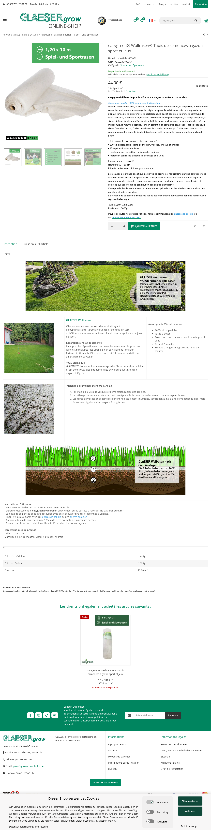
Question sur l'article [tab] (35, 244)
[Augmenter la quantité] (124, 226)
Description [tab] (10, 244)
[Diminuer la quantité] (111, 226)
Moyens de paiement (119, 756)
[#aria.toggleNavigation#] (5, 21)
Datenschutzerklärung (21, 826)
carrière (174, 4)
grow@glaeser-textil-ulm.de (28, 766)
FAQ (138, 4)
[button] (132, 4)
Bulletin (112, 768)
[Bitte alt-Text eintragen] (102, 21)
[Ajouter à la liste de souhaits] (204, 226)
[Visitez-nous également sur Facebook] (30, 715)
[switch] (150, 802)
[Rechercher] (197, 21)
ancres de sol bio (51, 516)
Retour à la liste (11, 34)
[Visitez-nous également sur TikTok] (46, 715)
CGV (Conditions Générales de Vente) (181, 750)
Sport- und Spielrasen (132, 65)
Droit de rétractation (172, 768)
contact (186, 4)
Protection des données (174, 744)
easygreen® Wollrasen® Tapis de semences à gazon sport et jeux (105, 672)
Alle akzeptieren (190, 800)
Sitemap (165, 756)
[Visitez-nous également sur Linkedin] (54, 715)
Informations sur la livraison (123, 762)
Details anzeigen (190, 826)
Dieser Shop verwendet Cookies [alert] (73, 798)
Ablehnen (190, 811)
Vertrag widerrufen (105, 782)
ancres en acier (78, 516)
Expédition (130, 91)
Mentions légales (170, 762)
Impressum (41, 826)
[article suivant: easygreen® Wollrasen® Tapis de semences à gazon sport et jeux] (204, 34)
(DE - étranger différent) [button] (157, 74)
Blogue (163, 4)
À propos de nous (118, 744)
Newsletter (150, 4)
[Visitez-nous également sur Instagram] (38, 715)
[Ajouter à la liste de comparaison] (195, 226)
